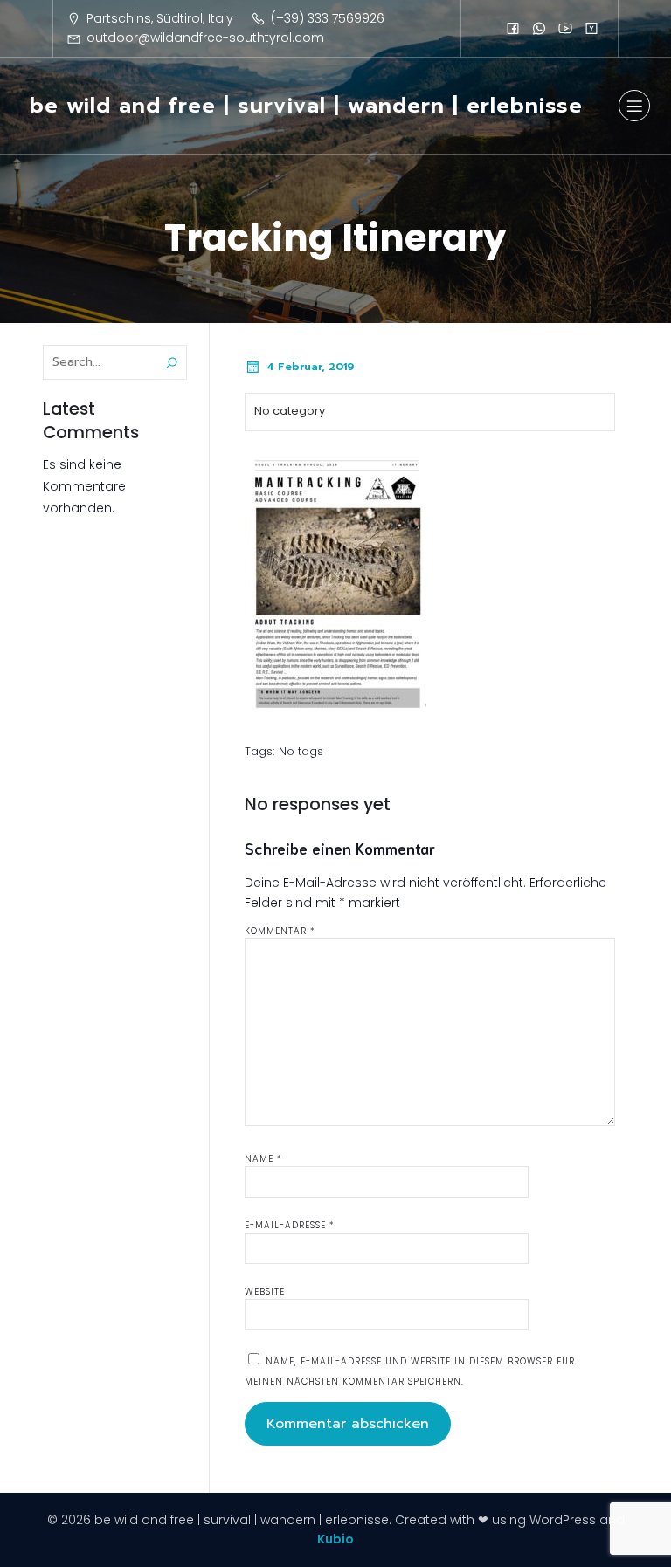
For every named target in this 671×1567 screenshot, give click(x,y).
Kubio (335, 1539)
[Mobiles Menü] (634, 105)
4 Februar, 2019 (310, 367)
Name (263, 1158)
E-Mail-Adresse (290, 1225)
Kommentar (280, 931)
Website (265, 1291)
